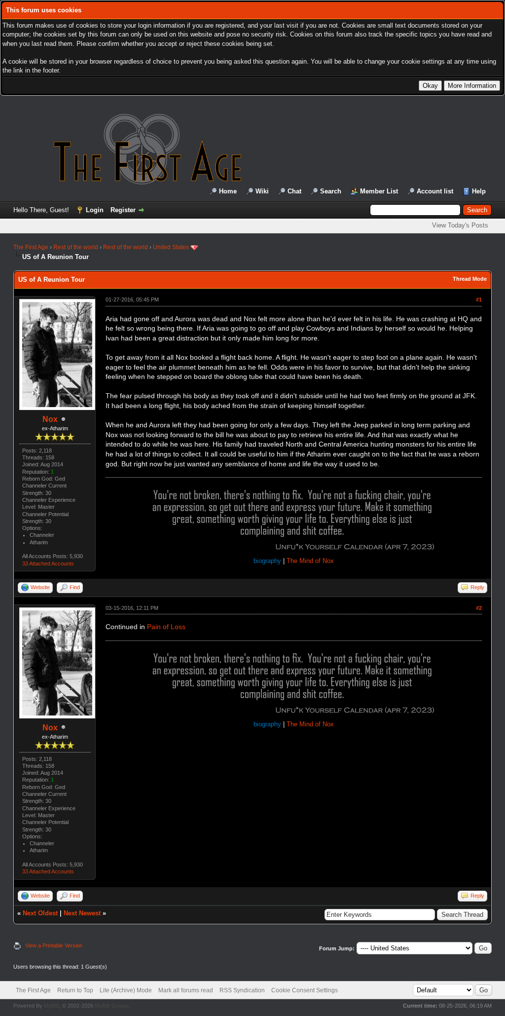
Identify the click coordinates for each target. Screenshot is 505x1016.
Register (123, 210)
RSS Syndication (242, 990)
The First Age (30, 247)
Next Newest (82, 913)
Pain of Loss (166, 627)
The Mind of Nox (310, 560)
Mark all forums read (185, 990)
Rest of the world (75, 247)
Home (228, 191)
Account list (435, 191)
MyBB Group (111, 1006)
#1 (479, 299)
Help (479, 191)
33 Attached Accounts (48, 563)
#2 (479, 608)
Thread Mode (470, 279)
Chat (294, 191)
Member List (379, 191)
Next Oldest (40, 913)
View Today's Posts (460, 225)
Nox (50, 419)
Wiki (262, 191)
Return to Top (75, 990)
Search (330, 191)
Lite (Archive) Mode (126, 990)
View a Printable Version (53, 945)
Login (95, 210)
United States (171, 247)
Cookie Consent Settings (304, 990)
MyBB (51, 1006)
